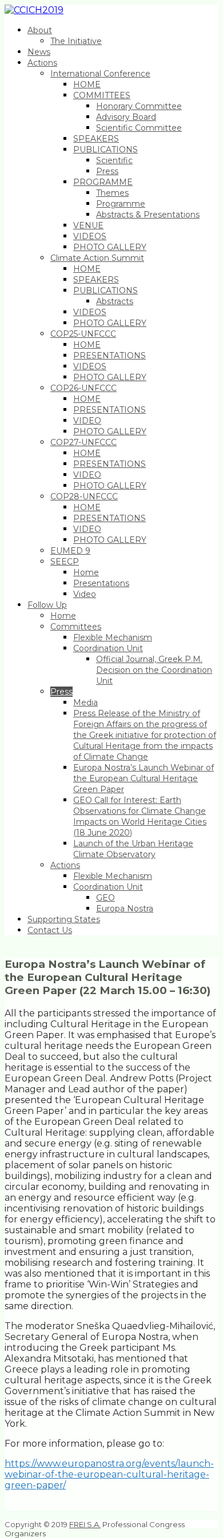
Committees (75, 626)
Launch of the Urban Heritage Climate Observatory (133, 848)
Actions (42, 63)
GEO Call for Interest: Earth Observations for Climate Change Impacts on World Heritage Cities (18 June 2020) (139, 816)
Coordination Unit (108, 648)
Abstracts (114, 301)
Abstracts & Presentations (148, 214)
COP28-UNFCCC (84, 496)
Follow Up (47, 605)
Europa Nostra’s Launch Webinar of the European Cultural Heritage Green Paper (143, 778)
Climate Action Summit (97, 258)
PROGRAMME (103, 182)
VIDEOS (89, 236)
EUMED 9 (70, 551)
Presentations (101, 583)
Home (86, 572)
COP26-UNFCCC (83, 388)
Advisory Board (126, 117)
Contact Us (49, 930)
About (39, 30)
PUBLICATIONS (105, 149)
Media (85, 702)
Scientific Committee (139, 128)
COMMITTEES (101, 95)
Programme (120, 204)
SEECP (64, 561)
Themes (112, 193)
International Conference (100, 73)
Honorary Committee (139, 106)
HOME (87, 84)
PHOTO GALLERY (109, 247)
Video (84, 594)
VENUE (88, 225)
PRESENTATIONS (109, 355)
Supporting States (63, 919)
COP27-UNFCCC (83, 442)
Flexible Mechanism (112, 637)
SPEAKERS (96, 139)
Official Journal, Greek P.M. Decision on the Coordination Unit (154, 670)
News (38, 52)
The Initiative (76, 41)
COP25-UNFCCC (83, 334)
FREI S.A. (85, 1524)
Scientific (114, 160)
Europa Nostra (124, 908)
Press (107, 171)
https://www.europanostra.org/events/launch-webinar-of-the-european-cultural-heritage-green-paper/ (109, 1474)
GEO (105, 898)
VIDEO (87, 420)
